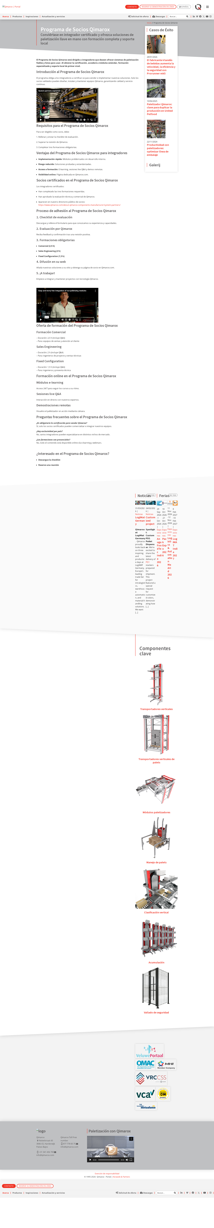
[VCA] (145, 1091)
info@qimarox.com (45, 1155)
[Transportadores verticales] (156, 664)
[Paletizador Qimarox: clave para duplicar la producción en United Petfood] (156, 80)
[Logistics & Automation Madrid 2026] (170, 502)
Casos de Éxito (161, 29)
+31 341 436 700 (46, 1152)
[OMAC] (145, 1061)
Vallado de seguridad (156, 1012)
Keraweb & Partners (121, 1176)
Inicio (149, 23)
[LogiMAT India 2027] (175, 502)
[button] (111, 1149)
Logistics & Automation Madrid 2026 (170, 558)
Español (185, 7)
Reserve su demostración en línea (158, 7)
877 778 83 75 (69, 1143)
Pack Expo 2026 (164, 547)
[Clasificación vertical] (156, 868)
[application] (110, 1149)
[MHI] (166, 1061)
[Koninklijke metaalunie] (146, 1104)
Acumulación (156, 962)
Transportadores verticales (156, 709)
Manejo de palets (156, 862)
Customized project (150, 521)
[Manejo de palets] (156, 818)
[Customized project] (151, 503)
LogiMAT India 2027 (175, 548)
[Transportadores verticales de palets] (156, 714)
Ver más (151, 495)
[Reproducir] (90, 1160)
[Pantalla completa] (131, 1160)
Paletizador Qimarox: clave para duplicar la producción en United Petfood (160, 109)
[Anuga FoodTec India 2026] (159, 502)
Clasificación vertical (156, 912)
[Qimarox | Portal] (11, 6)
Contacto (132, 7)
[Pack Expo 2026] (164, 502)
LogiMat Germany (140, 521)
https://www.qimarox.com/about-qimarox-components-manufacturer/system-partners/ (79, 205)
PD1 (148, 562)
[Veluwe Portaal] (149, 1046)
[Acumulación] (156, 918)
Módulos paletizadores (156, 812)
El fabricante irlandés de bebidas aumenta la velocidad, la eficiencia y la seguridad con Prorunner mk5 (161, 66)
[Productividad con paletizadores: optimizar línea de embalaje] (156, 121)
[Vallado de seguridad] (156, 968)
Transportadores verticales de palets (156, 760)
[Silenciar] (127, 1160)
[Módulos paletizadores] (156, 768)
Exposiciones (159, 532)
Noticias (139, 514)
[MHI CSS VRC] (151, 1073)
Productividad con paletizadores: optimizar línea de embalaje (158, 150)
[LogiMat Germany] (140, 503)
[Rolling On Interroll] (163, 1089)
